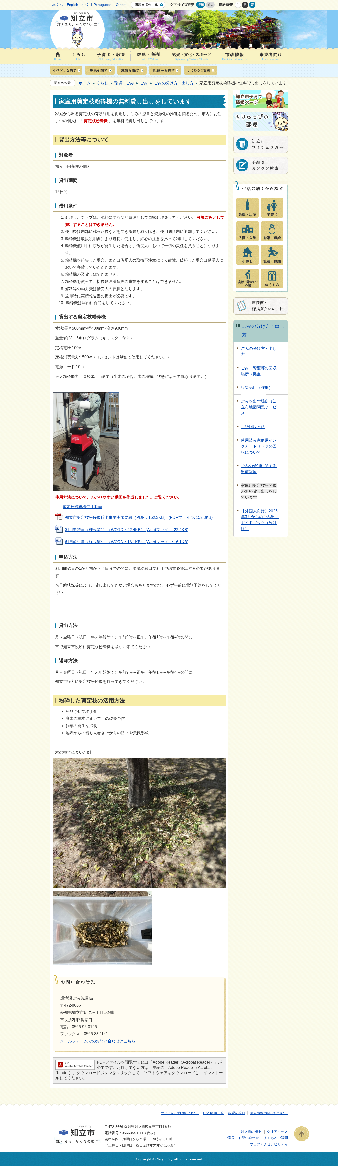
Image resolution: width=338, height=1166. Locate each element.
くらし (102, 83)
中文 (85, 5)
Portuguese (103, 5)
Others (121, 5)
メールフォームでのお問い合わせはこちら (97, 1041)
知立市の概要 (251, 1132)
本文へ (57, 5)
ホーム (85, 83)
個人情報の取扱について (269, 1113)
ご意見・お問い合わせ (241, 1138)
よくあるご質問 (276, 1138)
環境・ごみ (124, 83)
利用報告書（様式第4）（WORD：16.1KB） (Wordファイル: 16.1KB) (126, 542)
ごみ (144, 83)
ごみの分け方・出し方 (173, 83)
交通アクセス (277, 1132)
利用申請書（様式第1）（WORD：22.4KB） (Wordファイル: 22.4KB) (126, 530)
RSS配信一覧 (213, 1113)
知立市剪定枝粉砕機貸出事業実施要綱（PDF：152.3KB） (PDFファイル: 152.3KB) (139, 517)
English (72, 5)
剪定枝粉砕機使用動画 (82, 507)
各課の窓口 (236, 1113)
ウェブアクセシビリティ (269, 1144)
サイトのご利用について (180, 1113)
